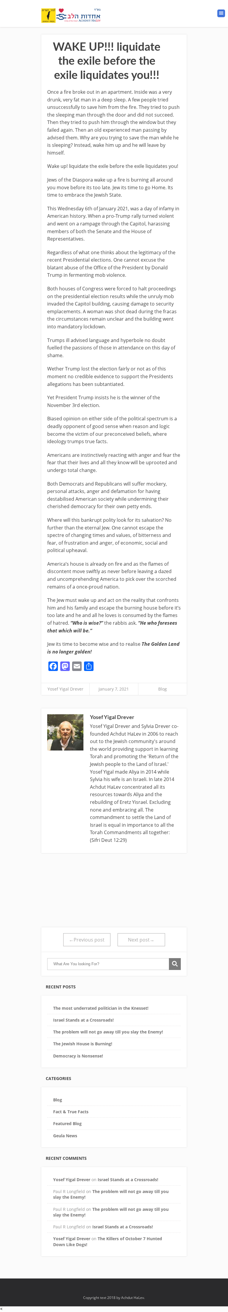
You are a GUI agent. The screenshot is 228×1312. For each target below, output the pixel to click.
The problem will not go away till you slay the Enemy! (108, 1032)
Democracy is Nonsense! (78, 1056)
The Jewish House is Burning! (82, 1044)
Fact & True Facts (70, 1111)
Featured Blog (67, 1123)
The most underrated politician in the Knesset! (100, 1008)
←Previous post (86, 939)
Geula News (65, 1135)
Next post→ (141, 939)
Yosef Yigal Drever (65, 689)
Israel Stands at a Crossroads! (83, 1020)
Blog (162, 689)
